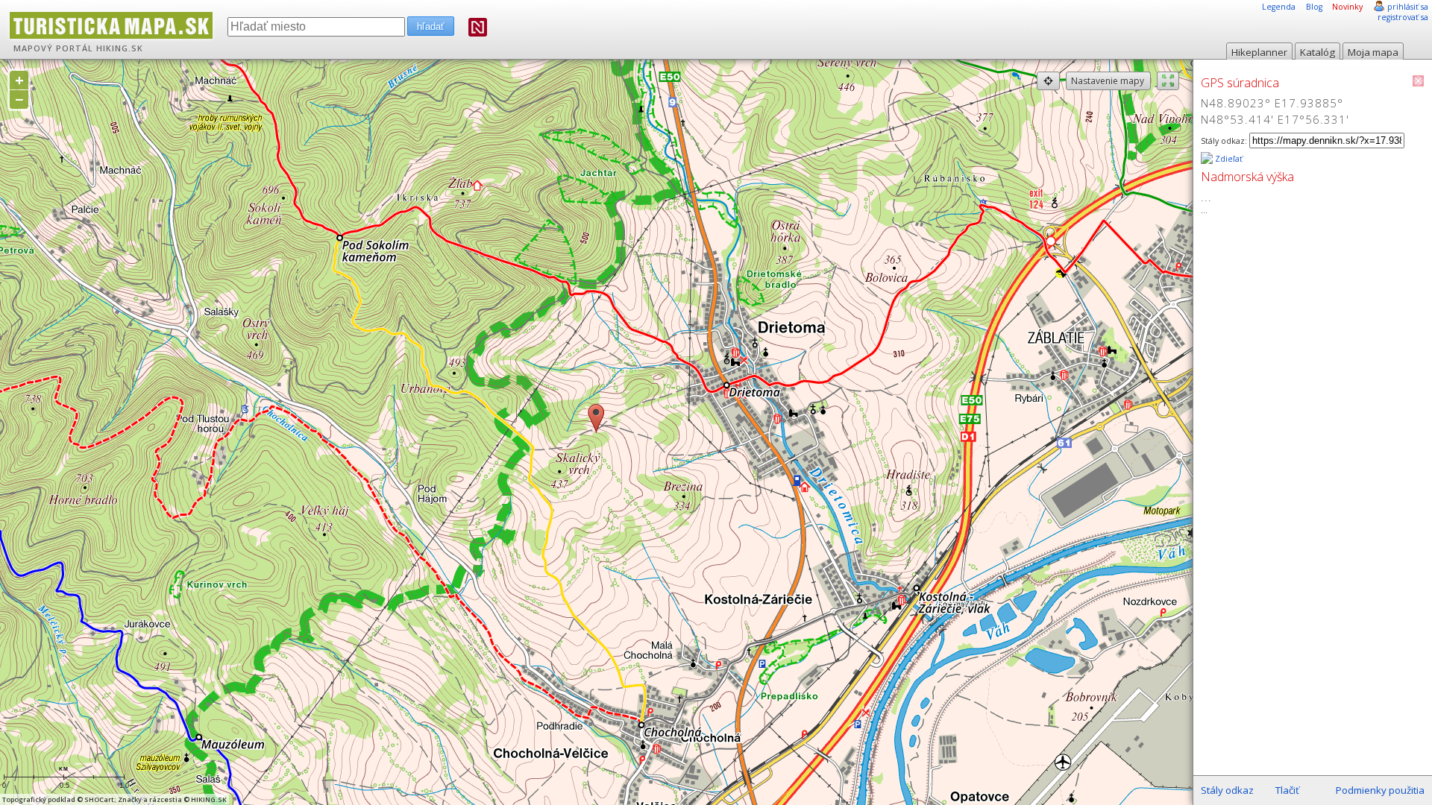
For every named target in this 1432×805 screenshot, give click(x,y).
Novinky (1347, 6)
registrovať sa (1403, 17)
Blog (1314, 6)
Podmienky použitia (1380, 790)
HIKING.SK (119, 48)
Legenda (1279, 6)
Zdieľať (1228, 159)
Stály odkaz (1227, 790)
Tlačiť (1287, 790)
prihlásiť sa (1407, 6)
